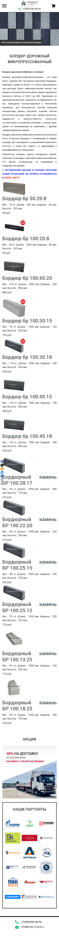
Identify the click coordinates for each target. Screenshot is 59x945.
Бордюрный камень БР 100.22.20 (29, 522)
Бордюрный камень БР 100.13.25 (29, 656)
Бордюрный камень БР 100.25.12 (29, 607)
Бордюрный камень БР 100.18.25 (29, 706)
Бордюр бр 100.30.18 (27, 357)
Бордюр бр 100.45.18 (27, 436)
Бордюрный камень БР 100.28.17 (29, 480)
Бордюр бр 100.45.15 (27, 397)
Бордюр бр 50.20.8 (24, 198)
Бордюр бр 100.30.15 (27, 321)
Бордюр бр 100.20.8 (25, 238)
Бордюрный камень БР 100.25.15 (29, 565)
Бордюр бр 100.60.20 (27, 278)
